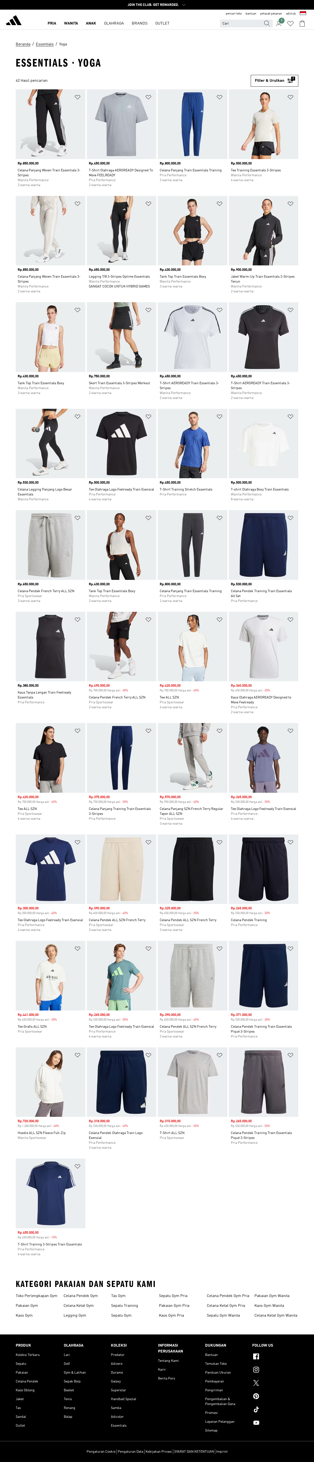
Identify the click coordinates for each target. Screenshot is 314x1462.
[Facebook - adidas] (275, 1357)
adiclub (291, 13)
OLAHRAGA (114, 24)
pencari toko (234, 13)
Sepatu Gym (121, 1316)
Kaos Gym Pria (171, 1316)
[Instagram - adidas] (275, 1370)
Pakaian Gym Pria (174, 1306)
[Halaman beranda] (14, 21)
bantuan (251, 13)
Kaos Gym (24, 1316)
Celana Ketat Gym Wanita (275, 1316)
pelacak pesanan (271, 13)
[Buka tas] (302, 23)
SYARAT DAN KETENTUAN (194, 1451)
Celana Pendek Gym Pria (228, 1296)
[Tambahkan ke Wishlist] (77, 98)
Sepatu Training (124, 1306)
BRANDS (139, 24)
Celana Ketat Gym (79, 1306)
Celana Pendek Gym (81, 1296)
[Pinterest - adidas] (275, 1397)
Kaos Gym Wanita (269, 1306)
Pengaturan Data (130, 1451)
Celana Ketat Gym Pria (226, 1306)
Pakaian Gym (27, 1306)
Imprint (222, 1451)
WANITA (71, 24)
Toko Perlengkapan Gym (36, 1296)
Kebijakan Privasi (158, 1451)
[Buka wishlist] (290, 23)
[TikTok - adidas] (275, 1410)
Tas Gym (118, 1296)
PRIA (52, 24)
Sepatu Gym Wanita (223, 1316)
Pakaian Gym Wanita (271, 1296)
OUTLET (162, 24)
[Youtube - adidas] (275, 1423)
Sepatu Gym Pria (173, 1296)
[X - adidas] (275, 1383)
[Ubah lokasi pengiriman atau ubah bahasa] (303, 14)
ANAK (91, 24)
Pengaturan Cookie (101, 1451)
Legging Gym (75, 1316)
